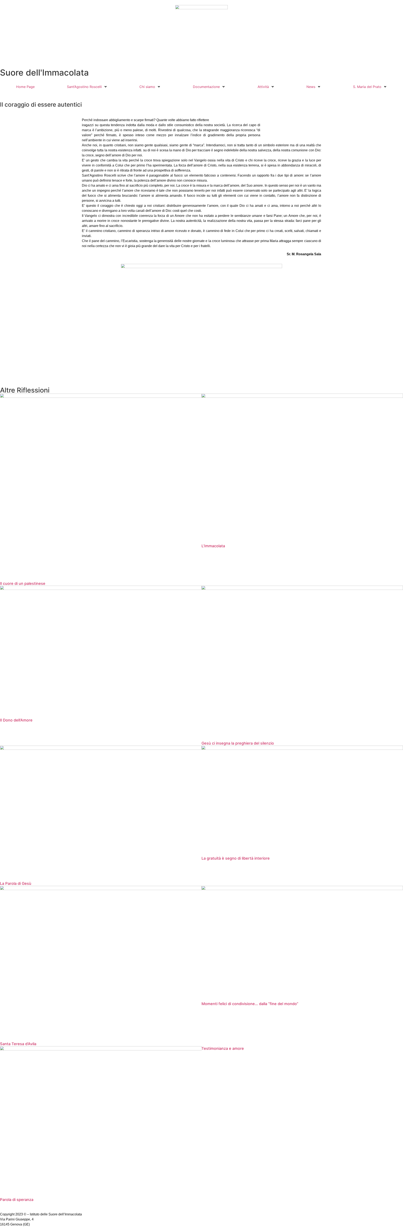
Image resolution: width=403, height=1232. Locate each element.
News (310, 87)
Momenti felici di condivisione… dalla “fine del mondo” (250, 1004)
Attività (263, 87)
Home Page (25, 87)
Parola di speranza (16, 1199)
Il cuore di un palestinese (22, 583)
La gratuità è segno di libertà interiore (236, 858)
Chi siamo (147, 87)
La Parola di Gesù (15, 883)
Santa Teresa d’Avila (18, 1044)
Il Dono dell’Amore (16, 720)
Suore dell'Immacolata (44, 72)
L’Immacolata (213, 546)
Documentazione (206, 87)
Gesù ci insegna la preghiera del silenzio (238, 743)
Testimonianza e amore (223, 1048)
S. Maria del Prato (367, 87)
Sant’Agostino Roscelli (84, 87)
